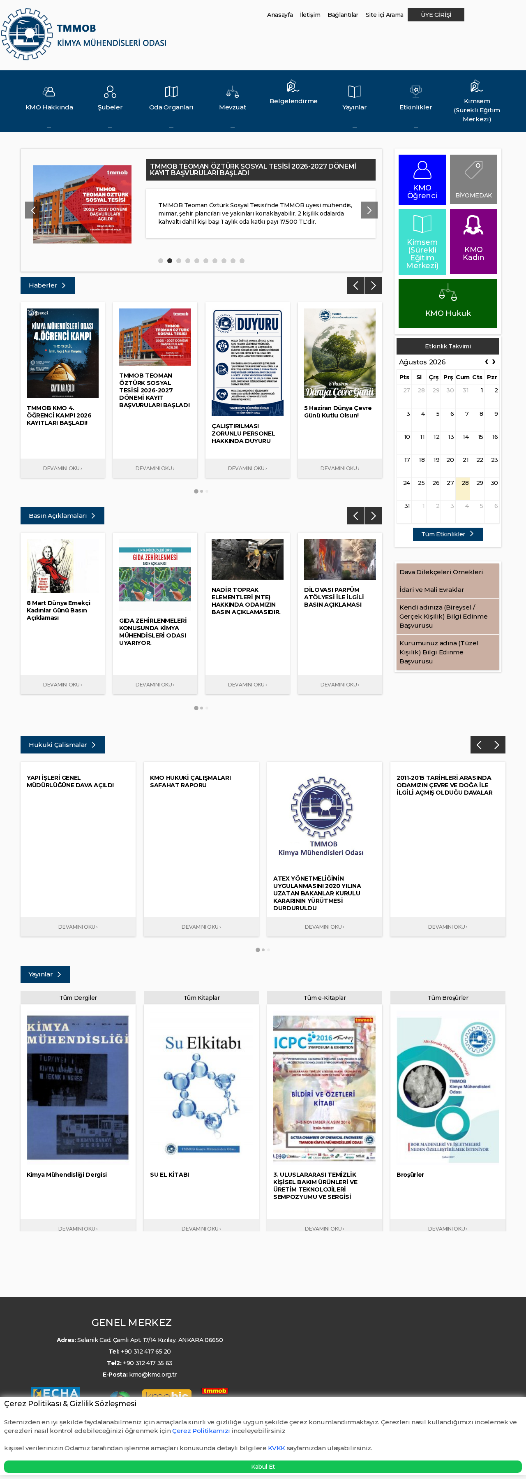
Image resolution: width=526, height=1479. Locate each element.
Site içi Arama (385, 15)
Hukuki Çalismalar (59, 745)
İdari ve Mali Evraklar (431, 589)
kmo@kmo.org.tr (153, 1374)
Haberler (44, 285)
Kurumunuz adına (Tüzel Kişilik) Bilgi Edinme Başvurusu (438, 652)
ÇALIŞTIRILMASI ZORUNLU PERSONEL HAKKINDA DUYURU (246, 166)
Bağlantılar (343, 15)
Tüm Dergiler (78, 997)
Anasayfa (280, 15)
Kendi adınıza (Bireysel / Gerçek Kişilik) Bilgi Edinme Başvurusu (443, 616)
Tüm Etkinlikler (443, 534)
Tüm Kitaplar (201, 997)
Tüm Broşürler (447, 997)
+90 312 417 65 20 (146, 1351)
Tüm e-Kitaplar (324, 997)
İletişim (310, 15)
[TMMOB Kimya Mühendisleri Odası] (85, 38)
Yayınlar (41, 974)
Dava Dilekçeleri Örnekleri (441, 572)
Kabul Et (263, 1466)
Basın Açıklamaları (58, 515)
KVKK (276, 1448)
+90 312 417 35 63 (148, 1363)
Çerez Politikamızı (201, 1431)
